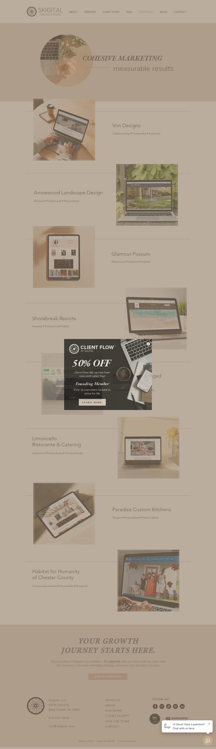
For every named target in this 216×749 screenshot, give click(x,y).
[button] (148, 344)
